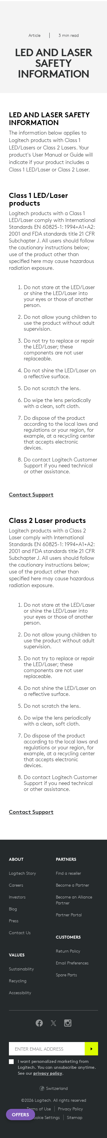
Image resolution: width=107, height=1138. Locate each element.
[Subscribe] (91, 1048)
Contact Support (31, 494)
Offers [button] (20, 1114)
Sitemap (74, 1117)
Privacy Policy (70, 1109)
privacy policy (47, 1073)
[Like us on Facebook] (39, 1023)
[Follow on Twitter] (53, 1023)
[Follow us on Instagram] (67, 1023)
